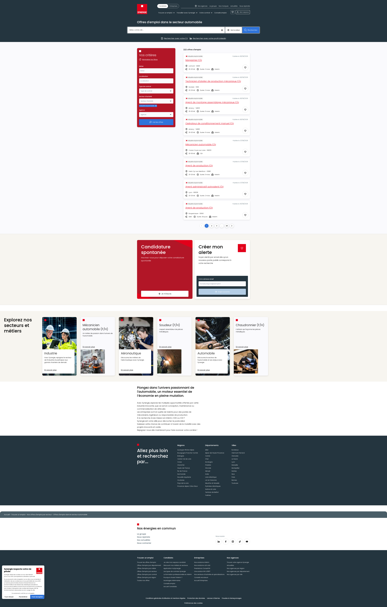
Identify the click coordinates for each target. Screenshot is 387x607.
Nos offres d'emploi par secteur (39, 514)
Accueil (7, 514)
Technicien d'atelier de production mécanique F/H (213, 81)
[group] (168, 6)
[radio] (162, 6)
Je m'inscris (166, 293)
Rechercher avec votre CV (176, 38)
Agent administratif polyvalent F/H (204, 186)
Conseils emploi (220, 13)
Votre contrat (204, 13)
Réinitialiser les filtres (150, 59)
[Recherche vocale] (222, 29)
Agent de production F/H (199, 165)
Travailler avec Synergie (186, 13)
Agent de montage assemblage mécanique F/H (212, 102)
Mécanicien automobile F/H (200, 144)
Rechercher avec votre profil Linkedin (209, 38)
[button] (164, 269)
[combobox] (156, 70)
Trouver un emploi (165, 13)
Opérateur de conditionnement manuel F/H (209, 123)
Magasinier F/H (193, 60)
